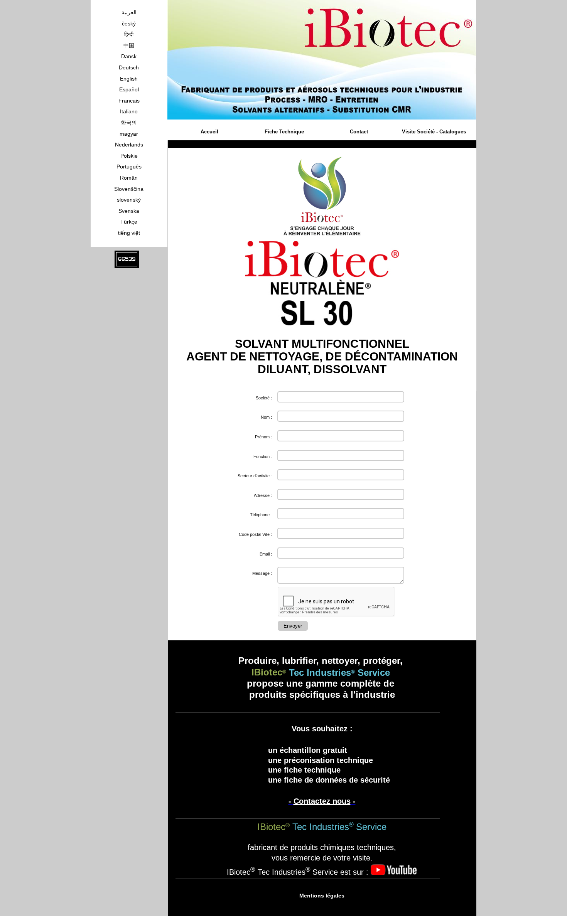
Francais (129, 101)
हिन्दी (128, 34)
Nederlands (129, 144)
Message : (262, 573)
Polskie (129, 156)
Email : (266, 554)
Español (129, 89)
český (129, 23)
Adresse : (263, 495)
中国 (128, 45)
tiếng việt (129, 233)
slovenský (129, 200)
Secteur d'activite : (255, 475)
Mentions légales (321, 895)
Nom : (266, 417)
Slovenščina (128, 189)
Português (129, 166)
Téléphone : (261, 514)
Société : (264, 398)
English (129, 79)
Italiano (129, 111)
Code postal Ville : (255, 534)
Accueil (209, 132)
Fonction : (262, 456)
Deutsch (129, 67)
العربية (129, 12)
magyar (129, 134)
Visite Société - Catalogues (434, 132)
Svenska (128, 211)
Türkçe (128, 222)
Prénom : (263, 436)
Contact (359, 132)
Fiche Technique (284, 132)
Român (129, 178)
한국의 (129, 123)
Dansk (129, 56)
